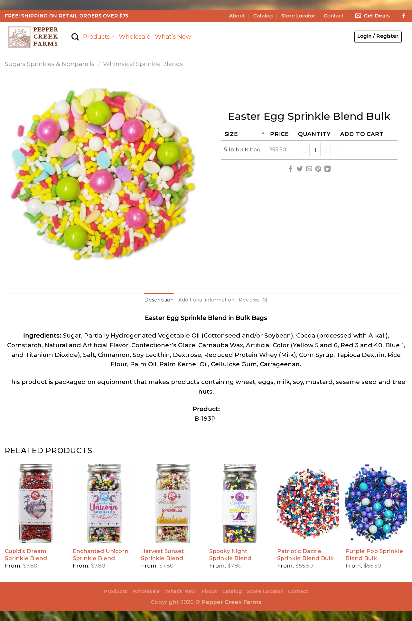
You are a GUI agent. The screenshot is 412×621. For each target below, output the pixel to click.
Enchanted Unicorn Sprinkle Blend (100, 554)
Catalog (263, 16)
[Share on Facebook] (290, 169)
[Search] (75, 36)
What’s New (173, 36)
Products (96, 36)
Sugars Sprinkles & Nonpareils (49, 64)
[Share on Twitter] (300, 169)
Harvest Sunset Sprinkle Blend (162, 554)
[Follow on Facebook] (403, 16)
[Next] (407, 522)
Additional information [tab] (206, 300)
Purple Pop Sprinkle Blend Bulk (374, 554)
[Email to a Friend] (309, 169)
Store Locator (298, 16)
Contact (333, 16)
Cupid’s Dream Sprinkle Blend (26, 554)
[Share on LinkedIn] (327, 169)
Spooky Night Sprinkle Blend (230, 554)
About (237, 16)
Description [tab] (158, 300)
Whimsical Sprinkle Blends (143, 64)
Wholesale (134, 36)
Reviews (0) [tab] (253, 300)
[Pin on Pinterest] (318, 169)
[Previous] (5, 522)
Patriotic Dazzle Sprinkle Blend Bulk (305, 554)
